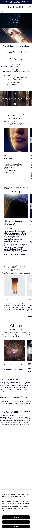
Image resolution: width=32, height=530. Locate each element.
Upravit (16, 526)
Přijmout (16, 517)
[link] (14, 357)
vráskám (11, 426)
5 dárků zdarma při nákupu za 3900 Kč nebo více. (16, 2)
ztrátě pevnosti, (5, 424)
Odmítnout (16, 522)
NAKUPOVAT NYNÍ (10, 313)
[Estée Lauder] (16, 7)
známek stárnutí (12, 403)
